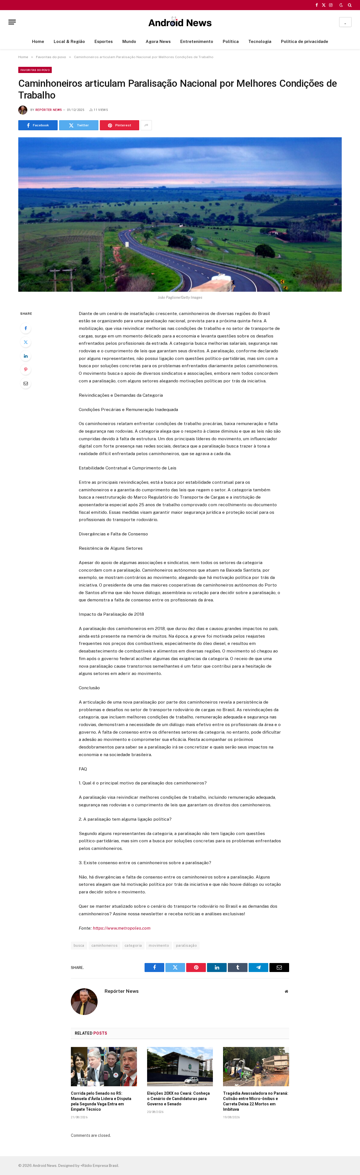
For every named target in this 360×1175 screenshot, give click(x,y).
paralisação (186, 945)
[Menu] (12, 22)
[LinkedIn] (25, 355)
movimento (159, 945)
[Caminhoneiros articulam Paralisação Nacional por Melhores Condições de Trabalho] (180, 214)
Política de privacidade (304, 41)
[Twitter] (25, 342)
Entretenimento (196, 41)
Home (38, 41)
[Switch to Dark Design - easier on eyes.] (341, 5)
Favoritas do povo (35, 70)
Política (231, 41)
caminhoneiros (104, 945)
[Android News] (180, 22)
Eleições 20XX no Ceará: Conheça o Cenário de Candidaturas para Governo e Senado (178, 1098)
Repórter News (48, 110)
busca (79, 945)
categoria (133, 945)
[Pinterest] (25, 369)
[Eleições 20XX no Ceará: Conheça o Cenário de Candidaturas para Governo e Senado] (180, 1066)
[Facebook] (25, 328)
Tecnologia (259, 41)
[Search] (349, 5)
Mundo (129, 41)
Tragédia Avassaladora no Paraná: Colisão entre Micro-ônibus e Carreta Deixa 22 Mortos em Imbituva (255, 1101)
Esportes (103, 41)
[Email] (25, 383)
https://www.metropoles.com (121, 928)
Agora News (158, 41)
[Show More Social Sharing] (146, 125)
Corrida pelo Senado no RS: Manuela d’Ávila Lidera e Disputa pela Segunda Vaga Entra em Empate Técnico (101, 1101)
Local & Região (69, 41)
